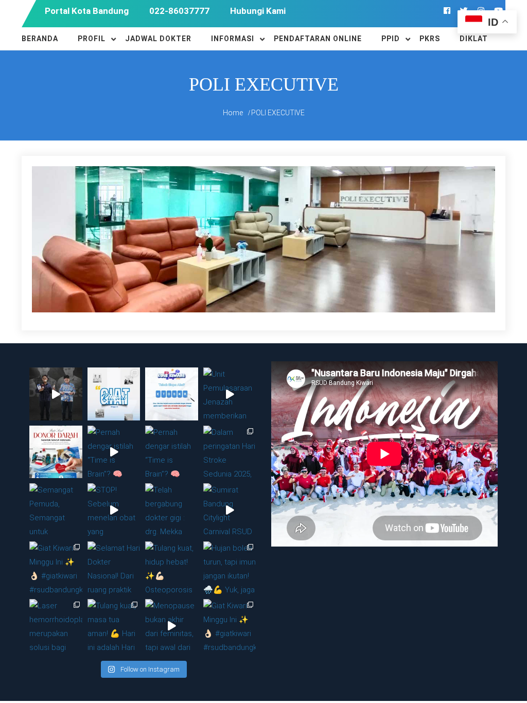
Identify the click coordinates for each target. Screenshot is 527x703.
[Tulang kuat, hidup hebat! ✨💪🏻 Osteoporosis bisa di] (171, 567)
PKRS (429, 38)
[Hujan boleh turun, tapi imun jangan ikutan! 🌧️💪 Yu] (229, 567)
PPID (390, 38)
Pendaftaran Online (318, 38)
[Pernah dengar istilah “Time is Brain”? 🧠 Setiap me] (113, 452)
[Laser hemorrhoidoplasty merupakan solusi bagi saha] (55, 625)
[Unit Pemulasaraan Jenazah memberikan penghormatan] (229, 393)
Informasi (232, 38)
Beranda (40, 38)
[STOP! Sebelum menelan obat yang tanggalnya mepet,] (113, 509)
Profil (92, 38)
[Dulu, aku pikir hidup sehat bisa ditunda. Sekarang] (55, 393)
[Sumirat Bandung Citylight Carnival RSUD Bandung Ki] (229, 509)
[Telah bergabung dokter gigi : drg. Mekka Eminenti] (171, 509)
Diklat (474, 38)
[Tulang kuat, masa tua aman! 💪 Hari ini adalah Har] (113, 625)
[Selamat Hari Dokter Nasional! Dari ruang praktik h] (113, 567)
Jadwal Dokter (158, 38)
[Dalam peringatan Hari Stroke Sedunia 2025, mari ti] (229, 452)
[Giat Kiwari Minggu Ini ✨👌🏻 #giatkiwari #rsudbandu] (113, 393)
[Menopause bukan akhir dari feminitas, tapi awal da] (171, 625)
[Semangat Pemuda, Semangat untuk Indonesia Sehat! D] (55, 509)
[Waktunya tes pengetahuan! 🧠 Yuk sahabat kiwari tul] (171, 393)
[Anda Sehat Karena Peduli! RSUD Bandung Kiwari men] (55, 452)
